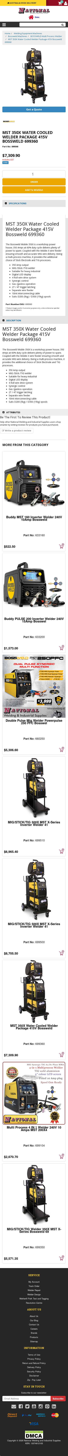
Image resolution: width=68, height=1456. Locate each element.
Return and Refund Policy (34, 1363)
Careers (34, 1328)
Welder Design (34, 1294)
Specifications (17, 203)
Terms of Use (34, 1354)
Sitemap (34, 1341)
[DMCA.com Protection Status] (34, 1434)
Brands (34, 1332)
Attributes (13, 412)
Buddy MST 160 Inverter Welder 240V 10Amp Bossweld (34, 518)
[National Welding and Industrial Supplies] (34, 10)
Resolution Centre (34, 1302)
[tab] (34, 203)
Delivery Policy (34, 1367)
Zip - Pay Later (34, 1379)
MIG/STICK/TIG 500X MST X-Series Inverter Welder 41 (34, 823)
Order (34, 181)
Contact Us (34, 1324)
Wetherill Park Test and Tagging (34, 1298)
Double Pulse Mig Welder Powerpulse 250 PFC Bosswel (34, 721)
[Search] (63, 25)
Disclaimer (34, 1375)
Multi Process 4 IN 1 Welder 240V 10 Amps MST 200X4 (34, 1128)
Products (34, 1337)
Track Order (34, 1286)
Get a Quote (34, 109)
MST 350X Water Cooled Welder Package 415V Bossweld (34, 1026)
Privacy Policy (34, 1358)
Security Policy (34, 1371)
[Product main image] (34, 76)
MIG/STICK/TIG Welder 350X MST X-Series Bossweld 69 (34, 1230)
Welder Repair (34, 1290)
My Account (34, 1281)
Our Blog (34, 1320)
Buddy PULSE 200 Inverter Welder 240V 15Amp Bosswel (34, 619)
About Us (34, 1316)
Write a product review (17, 430)
